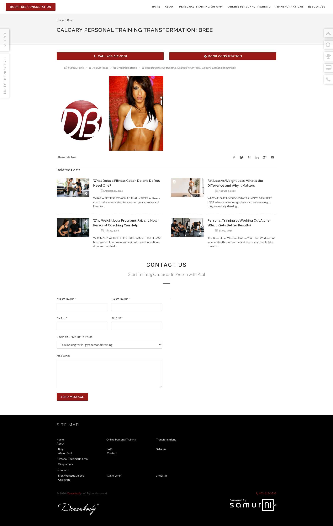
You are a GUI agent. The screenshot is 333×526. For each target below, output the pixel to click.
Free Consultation (5, 76)
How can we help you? (74, 337)
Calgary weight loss (188, 67)
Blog (70, 20)
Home (60, 20)
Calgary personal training (160, 67)
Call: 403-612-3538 (112, 56)
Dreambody (74, 493)
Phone (117, 318)
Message (63, 355)
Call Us (5, 40)
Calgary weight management (219, 67)
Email (62, 318)
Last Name (121, 299)
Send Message (72, 396)
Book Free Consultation (30, 6)
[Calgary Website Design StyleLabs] (253, 505)
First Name (66, 299)
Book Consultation (225, 56)
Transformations (127, 67)
